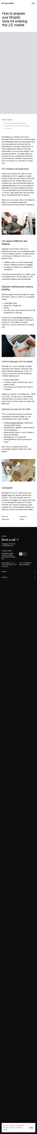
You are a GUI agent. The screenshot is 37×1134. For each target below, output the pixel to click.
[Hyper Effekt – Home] (8, 3)
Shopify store (7, 495)
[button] (16, 123)
